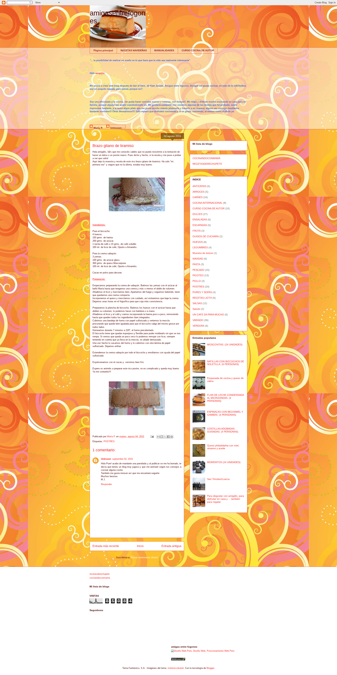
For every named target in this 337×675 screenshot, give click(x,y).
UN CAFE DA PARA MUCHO (208, 314)
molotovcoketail (176, 668)
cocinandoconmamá (100, 577)
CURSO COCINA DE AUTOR (198, 50)
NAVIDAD (198, 258)
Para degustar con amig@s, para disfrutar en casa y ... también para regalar (225, 498)
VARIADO (198, 320)
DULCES (197, 214)
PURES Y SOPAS (202, 292)
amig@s (99, 73)
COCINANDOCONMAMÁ (206, 158)
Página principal (103, 50)
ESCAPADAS (200, 225)
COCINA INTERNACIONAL (207, 202)
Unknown (116, 127)
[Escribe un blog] (161, 436)
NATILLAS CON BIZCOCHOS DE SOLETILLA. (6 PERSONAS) (225, 363)
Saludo (196, 308)
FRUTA (197, 230)
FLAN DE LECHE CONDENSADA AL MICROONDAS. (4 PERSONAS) (225, 398)
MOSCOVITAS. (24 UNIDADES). (225, 344)
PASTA (196, 264)
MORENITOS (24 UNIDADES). (224, 462)
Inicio (140, 546)
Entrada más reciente (105, 546)
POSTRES (109, 441)
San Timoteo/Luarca (218, 479)
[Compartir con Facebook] (168, 436)
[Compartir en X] (165, 436)
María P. (98, 127)
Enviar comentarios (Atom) (144, 557)
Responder (106, 484)
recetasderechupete (100, 574)
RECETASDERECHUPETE (207, 163)
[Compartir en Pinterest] (171, 436)
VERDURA (198, 325)
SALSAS (197, 303)
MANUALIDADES (164, 50)
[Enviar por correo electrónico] (158, 436)
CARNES (198, 197)
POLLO (197, 281)
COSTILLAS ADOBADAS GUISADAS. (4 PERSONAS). (223, 430)
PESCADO (198, 269)
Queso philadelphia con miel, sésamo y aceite (223, 447)
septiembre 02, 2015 (122, 459)
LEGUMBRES (200, 247)
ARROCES (198, 191)
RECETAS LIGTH (202, 297)
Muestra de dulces (203, 253)
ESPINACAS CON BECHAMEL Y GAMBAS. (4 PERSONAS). (225, 413)
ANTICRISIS (199, 186)
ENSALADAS (200, 219)
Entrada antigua (171, 546)
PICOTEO (198, 275)
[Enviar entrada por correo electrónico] (151, 436)
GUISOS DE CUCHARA (206, 236)
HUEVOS (198, 242)
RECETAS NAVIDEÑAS (134, 50)
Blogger (210, 668)
